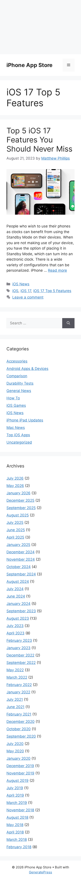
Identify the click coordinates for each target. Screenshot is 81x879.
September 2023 (21, 611)
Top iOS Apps (18, 435)
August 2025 (17, 515)
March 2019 (16, 803)
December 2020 (20, 721)
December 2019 (20, 766)
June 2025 (15, 530)
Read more (57, 270)
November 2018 (20, 810)
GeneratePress (40, 872)
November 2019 (20, 773)
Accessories (16, 361)
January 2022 (18, 692)
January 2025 (18, 544)
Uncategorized (19, 442)
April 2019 (15, 795)
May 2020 (15, 751)
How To (13, 398)
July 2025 (14, 522)
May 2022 (15, 670)
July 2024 (15, 589)
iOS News (20, 284)
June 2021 (15, 707)
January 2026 (18, 493)
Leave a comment (27, 297)
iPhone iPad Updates (24, 420)
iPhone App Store (29, 65)
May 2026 (15, 486)
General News (18, 391)
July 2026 (15, 478)
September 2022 (21, 662)
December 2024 (20, 552)
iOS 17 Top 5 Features (52, 291)
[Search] (68, 323)
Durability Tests (19, 383)
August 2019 (17, 780)
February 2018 (18, 847)
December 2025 (20, 500)
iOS (15, 291)
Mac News (15, 427)
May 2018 (14, 825)
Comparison (16, 376)
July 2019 (14, 788)
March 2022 (16, 677)
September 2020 (21, 736)
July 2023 (15, 626)
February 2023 (19, 640)
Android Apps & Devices (27, 368)
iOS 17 (26, 291)
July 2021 (14, 699)
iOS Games (16, 405)
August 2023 (17, 618)
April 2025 (15, 537)
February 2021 (18, 714)
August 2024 (17, 581)
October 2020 (18, 729)
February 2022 (19, 685)
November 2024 (20, 559)
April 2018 (15, 832)
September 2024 (21, 574)
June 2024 (15, 596)
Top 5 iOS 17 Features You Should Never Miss (39, 139)
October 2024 (18, 567)
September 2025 (21, 508)
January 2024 (18, 603)
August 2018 (17, 817)
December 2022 (20, 655)
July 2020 (15, 744)
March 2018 (16, 839)
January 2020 (18, 758)
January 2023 (18, 648)
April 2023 (15, 633)
